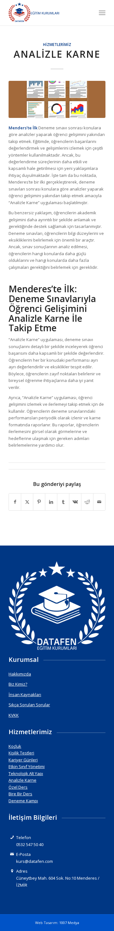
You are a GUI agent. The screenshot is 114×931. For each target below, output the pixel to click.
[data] (47, 12)
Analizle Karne (22, 780)
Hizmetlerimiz (57, 44)
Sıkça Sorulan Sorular (29, 705)
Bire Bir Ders (20, 794)
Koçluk (15, 746)
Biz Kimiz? (18, 684)
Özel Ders (18, 787)
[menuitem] (102, 12)
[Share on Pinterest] (39, 502)
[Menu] (102, 12)
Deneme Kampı (23, 801)
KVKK (14, 715)
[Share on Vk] (75, 502)
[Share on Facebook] (15, 502)
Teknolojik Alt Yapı (26, 773)
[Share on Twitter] (27, 502)
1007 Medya (69, 922)
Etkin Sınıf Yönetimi (27, 766)
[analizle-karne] (57, 99)
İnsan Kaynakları (25, 694)
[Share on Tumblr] (63, 502)
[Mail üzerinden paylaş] (99, 502)
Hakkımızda (20, 674)
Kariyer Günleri (23, 760)
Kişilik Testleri (21, 753)
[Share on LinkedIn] (51, 502)
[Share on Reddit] (87, 502)
